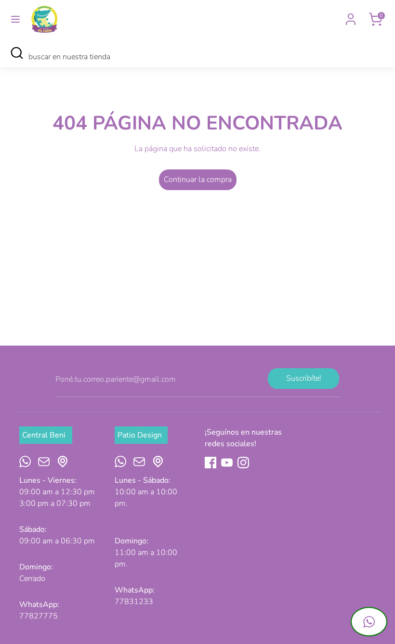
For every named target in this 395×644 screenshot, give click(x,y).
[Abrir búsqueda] (16, 53)
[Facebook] (210, 462)
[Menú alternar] (15, 19)
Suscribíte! (303, 378)
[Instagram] (243, 462)
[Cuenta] (350, 15)
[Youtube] (227, 462)
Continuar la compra (198, 179)
